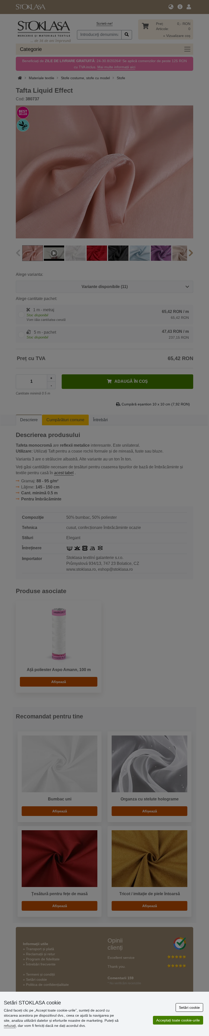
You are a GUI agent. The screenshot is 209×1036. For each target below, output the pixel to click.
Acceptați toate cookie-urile (178, 1020)
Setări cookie (189, 1007)
